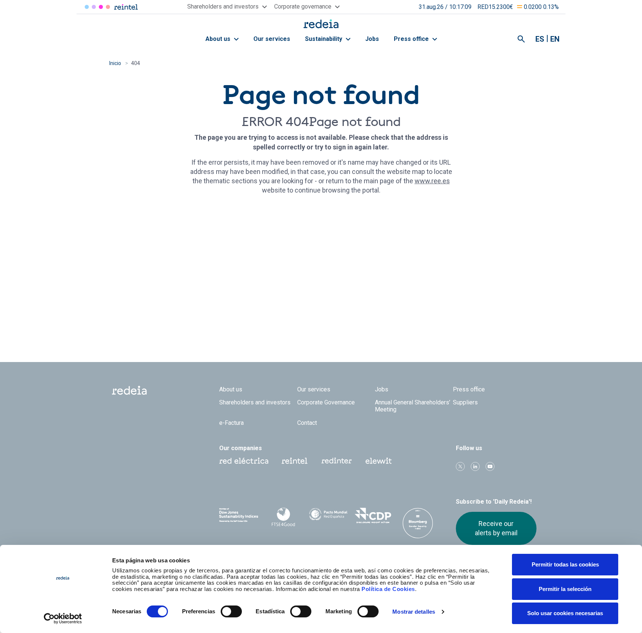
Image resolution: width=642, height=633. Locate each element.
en (555, 39)
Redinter (93, 7)
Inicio (115, 63)
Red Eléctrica (86, 7)
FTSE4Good (283, 517)
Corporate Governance (326, 402)
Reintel (100, 7)
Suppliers (465, 402)
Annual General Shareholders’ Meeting (412, 406)
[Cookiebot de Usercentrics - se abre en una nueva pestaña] (62, 618)
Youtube (490, 466)
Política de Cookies (388, 589)
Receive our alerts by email (496, 528)
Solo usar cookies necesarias (565, 613)
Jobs (372, 38)
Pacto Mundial (328, 516)
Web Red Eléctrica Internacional (336, 461)
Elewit (107, 7)
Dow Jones (238, 516)
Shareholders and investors (255, 402)
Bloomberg (417, 523)
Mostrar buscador (521, 39)
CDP (373, 515)
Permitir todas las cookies (565, 564)
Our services (271, 38)
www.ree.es (432, 181)
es (539, 39)
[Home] (321, 23)
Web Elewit (379, 461)
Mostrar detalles (413, 611)
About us (218, 38)
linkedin (475, 466)
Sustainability (324, 38)
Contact (307, 422)
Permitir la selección (565, 589)
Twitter (460, 466)
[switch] (231, 611)
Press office (412, 38)
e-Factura (231, 422)
